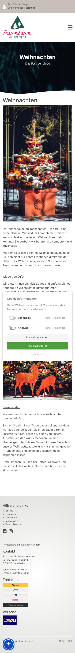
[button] (8, 644)
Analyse (23, 328)
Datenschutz (37, 354)
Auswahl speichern (37, 337)
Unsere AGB (11, 521)
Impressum (10, 514)
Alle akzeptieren (38, 345)
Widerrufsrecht (13, 524)
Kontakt (9, 510)
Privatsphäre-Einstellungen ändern (21, 544)
